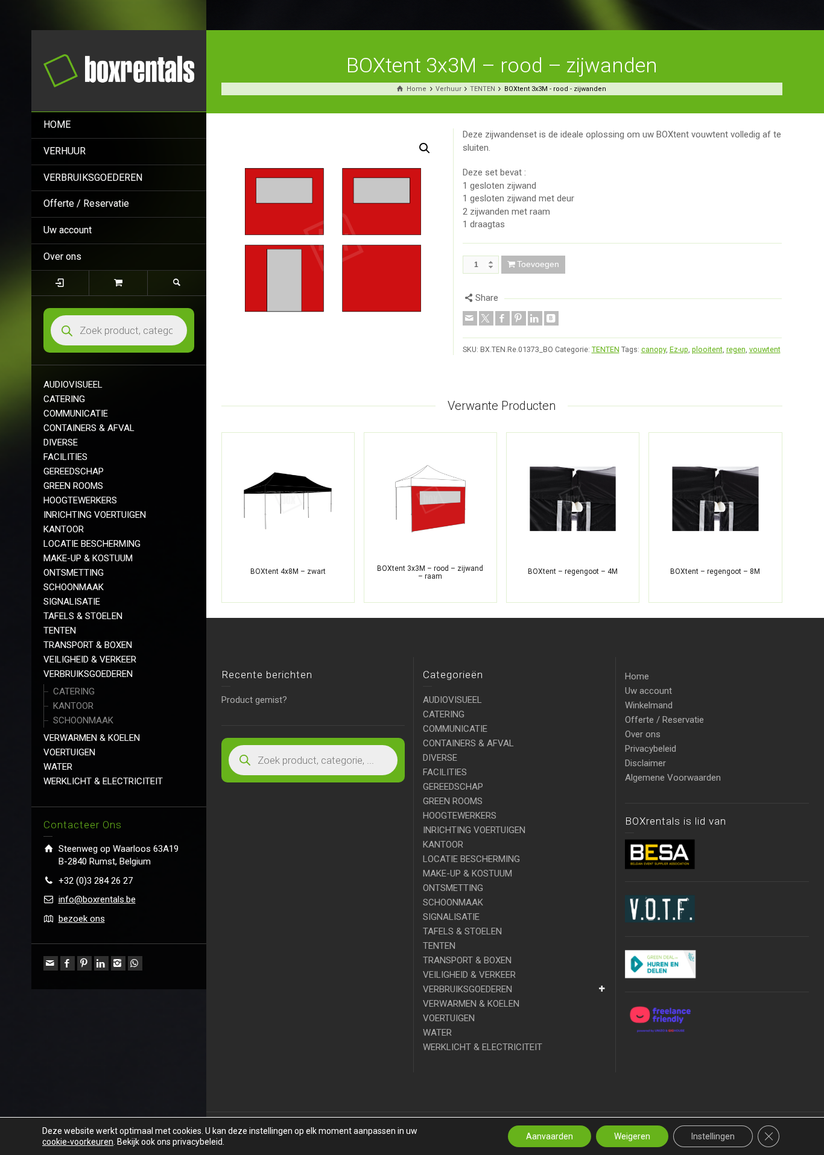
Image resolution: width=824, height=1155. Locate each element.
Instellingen (713, 1136)
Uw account (67, 230)
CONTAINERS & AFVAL (89, 428)
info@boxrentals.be (97, 899)
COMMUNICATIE (75, 413)
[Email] (50, 963)
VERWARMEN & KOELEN (91, 737)
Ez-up (679, 349)
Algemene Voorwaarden (673, 777)
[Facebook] (67, 963)
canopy (653, 349)
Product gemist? (254, 699)
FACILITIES (65, 457)
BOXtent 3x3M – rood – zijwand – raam (430, 572)
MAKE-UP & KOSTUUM (88, 558)
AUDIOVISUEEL (73, 384)
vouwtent (765, 349)
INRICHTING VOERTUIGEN (94, 514)
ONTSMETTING (73, 572)
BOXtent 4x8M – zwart (288, 571)
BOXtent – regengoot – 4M (573, 571)
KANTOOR (63, 529)
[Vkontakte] (551, 318)
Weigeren (632, 1136)
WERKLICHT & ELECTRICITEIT (103, 781)
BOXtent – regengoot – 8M (715, 571)
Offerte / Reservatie (86, 203)
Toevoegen (538, 264)
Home (637, 676)
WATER (57, 766)
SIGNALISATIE (71, 601)
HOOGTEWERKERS (80, 500)
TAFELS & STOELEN (82, 616)
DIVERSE (60, 442)
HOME (57, 124)
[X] (486, 318)
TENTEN (59, 630)
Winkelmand (649, 705)
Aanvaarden (549, 1136)
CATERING (64, 399)
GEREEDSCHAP (73, 471)
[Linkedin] (101, 963)
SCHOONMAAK (73, 587)
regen (736, 349)
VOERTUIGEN (69, 752)
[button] (425, 148)
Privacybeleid (650, 748)
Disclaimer (645, 763)
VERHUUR (64, 151)
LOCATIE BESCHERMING (92, 543)
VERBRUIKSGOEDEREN (92, 177)
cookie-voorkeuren (77, 1142)
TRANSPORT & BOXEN (87, 645)
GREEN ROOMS (73, 485)
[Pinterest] (84, 963)
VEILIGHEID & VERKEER (89, 659)
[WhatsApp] (135, 963)
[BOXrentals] (118, 70)
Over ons (62, 256)
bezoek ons (82, 918)
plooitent (707, 349)
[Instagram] (118, 963)
